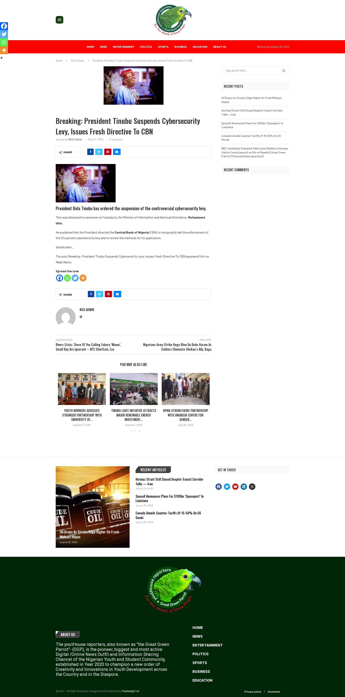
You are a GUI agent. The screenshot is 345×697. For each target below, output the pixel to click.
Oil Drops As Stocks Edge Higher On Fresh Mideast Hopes (89, 534)
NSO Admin (75, 139)
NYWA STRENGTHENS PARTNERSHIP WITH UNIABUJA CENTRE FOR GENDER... (185, 415)
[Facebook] (59, 277)
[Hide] (1, 58)
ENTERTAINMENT (123, 47)
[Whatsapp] (67, 277)
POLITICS (146, 47)
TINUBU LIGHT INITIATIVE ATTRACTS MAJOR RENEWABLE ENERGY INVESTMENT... (133, 415)
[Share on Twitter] (99, 152)
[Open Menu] (59, 20)
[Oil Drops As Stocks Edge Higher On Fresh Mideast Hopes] (93, 507)
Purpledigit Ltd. (131, 691)
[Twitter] (75, 277)
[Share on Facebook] (90, 152)
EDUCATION (200, 47)
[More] (82, 277)
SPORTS (163, 47)
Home (90, 47)
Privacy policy (252, 691)
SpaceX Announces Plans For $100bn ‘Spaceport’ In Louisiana (170, 498)
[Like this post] (81, 152)
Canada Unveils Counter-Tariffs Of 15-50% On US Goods (168, 515)
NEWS (103, 47)
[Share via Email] (117, 152)
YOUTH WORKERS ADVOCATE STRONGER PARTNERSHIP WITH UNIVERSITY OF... (82, 415)
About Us (68, 634)
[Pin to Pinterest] (107, 152)
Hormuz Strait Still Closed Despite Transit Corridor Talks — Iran (169, 481)
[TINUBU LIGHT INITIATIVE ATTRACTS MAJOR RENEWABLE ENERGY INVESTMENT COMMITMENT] (134, 389)
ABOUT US (219, 47)
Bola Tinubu (77, 60)
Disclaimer (274, 691)
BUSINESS (180, 47)
